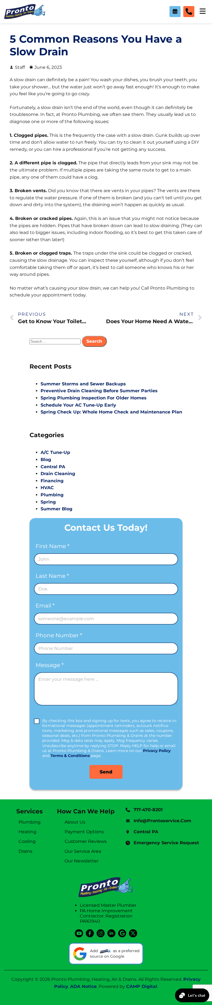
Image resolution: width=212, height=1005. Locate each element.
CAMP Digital (141, 986)
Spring (48, 502)
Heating (27, 831)
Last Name (52, 576)
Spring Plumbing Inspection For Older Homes (94, 398)
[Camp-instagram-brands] (101, 933)
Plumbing (52, 494)
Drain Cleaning (58, 473)
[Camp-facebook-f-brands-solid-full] (90, 933)
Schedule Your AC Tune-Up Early (78, 405)
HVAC (47, 487)
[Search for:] (56, 341)
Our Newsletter (82, 861)
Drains (25, 851)
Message (50, 665)
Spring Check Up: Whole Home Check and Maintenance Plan (111, 412)
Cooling (27, 841)
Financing (52, 480)
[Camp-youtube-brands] (79, 933)
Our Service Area (83, 851)
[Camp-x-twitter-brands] (133, 933)
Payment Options (84, 831)
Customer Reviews (86, 841)
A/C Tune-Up (55, 452)
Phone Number (59, 635)
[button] (175, 11)
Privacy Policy (157, 750)
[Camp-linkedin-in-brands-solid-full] (111, 933)
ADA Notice (83, 986)
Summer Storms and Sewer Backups (83, 383)
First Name (53, 546)
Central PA (53, 466)
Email (45, 605)
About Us (75, 822)
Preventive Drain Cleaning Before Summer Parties (99, 390)
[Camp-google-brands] (122, 933)
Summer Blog (56, 508)
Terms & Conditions (70, 755)
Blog (46, 459)
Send (106, 772)
